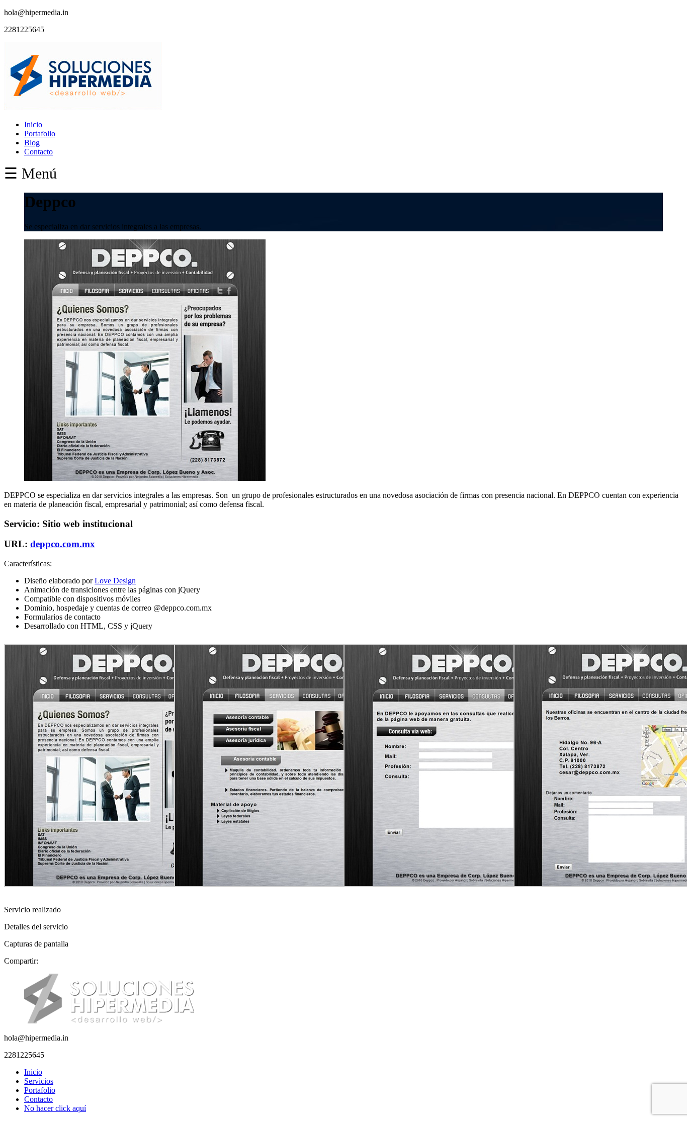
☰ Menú (30, 173)
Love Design (115, 580)
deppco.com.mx (62, 544)
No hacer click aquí (55, 1108)
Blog (32, 142)
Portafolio (39, 133)
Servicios (38, 1081)
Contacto (38, 151)
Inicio (33, 124)
